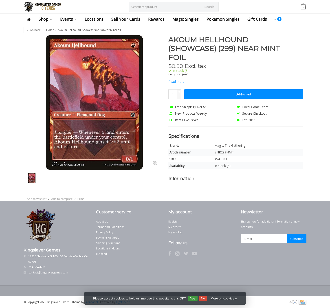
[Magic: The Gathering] (294, 42)
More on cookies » (224, 298)
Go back (34, 30)
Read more (176, 81)
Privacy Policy (104, 232)
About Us (102, 221)
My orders (174, 227)
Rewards (156, 19)
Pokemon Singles (223, 19)
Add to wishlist (36, 199)
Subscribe (297, 239)
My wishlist (175, 232)
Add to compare (62, 199)
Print (80, 199)
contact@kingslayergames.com (48, 272)
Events (66, 19)
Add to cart (243, 94)
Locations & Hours (108, 248)
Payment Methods (107, 238)
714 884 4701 (37, 267)
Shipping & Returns (108, 243)
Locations (94, 19)
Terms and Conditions (110, 227)
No (203, 298)
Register (173, 221)
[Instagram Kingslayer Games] (179, 254)
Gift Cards (257, 19)
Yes (192, 298)
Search (209, 7)
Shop (43, 19)
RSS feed (101, 254)
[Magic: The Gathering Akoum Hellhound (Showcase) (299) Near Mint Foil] (94, 102)
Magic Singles (185, 19)
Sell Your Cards (125, 19)
